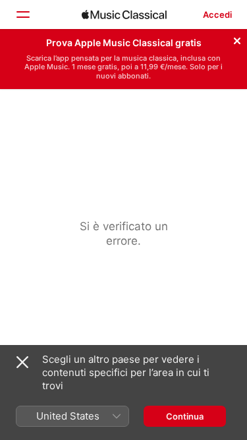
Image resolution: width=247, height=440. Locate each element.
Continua (185, 416)
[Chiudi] (237, 39)
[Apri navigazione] (22, 14)
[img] (124, 14)
